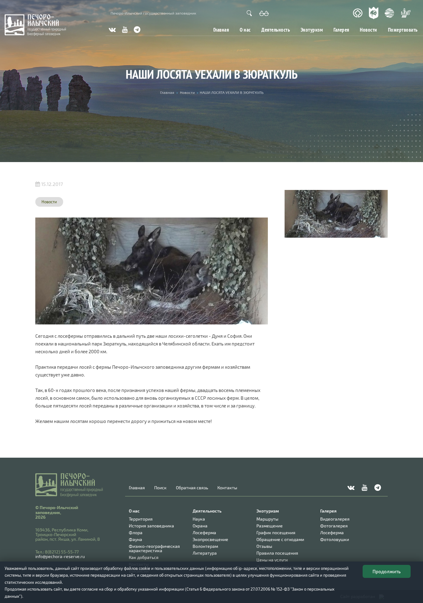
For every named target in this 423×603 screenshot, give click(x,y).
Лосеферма (204, 532)
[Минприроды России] (390, 13)
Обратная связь (192, 488)
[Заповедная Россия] (374, 13)
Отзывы (264, 546)
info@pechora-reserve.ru (60, 556)
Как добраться (144, 557)
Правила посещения (277, 553)
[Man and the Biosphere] (406, 13)
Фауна (135, 539)
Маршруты (267, 519)
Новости (368, 29)
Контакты (227, 488)
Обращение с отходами (280, 539)
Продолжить (387, 571)
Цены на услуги (272, 559)
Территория (141, 519)
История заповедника (151, 525)
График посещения (275, 532)
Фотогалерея (334, 525)
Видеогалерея (335, 519)
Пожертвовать (403, 29)
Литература (205, 553)
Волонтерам (205, 546)
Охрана (200, 525)
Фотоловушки (334, 539)
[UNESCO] (358, 13)
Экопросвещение (210, 539)
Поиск (160, 488)
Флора (135, 532)
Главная (221, 29)
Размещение (269, 525)
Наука (199, 519)
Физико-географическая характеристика (154, 548)
